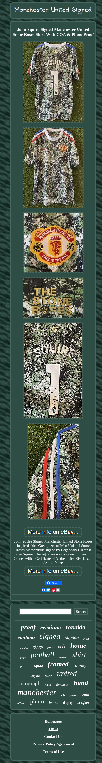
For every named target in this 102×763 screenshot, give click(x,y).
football (42, 655)
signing (72, 637)
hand (81, 682)
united (67, 673)
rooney (79, 665)
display (68, 703)
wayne (34, 675)
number (24, 648)
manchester (36, 692)
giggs (38, 646)
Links (53, 729)
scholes (63, 657)
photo (37, 701)
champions (69, 695)
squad (38, 666)
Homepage (53, 721)
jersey (24, 666)
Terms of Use (53, 752)
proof (28, 627)
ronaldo (75, 627)
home (78, 645)
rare (48, 675)
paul (50, 647)
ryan (86, 638)
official (21, 703)
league (83, 702)
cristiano (50, 627)
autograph (29, 683)
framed (58, 664)
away (23, 657)
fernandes (62, 684)
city (48, 684)
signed (50, 636)
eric (62, 646)
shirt (79, 654)
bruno (53, 703)
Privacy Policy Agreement (53, 744)
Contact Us (53, 736)
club (85, 695)
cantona (26, 637)
